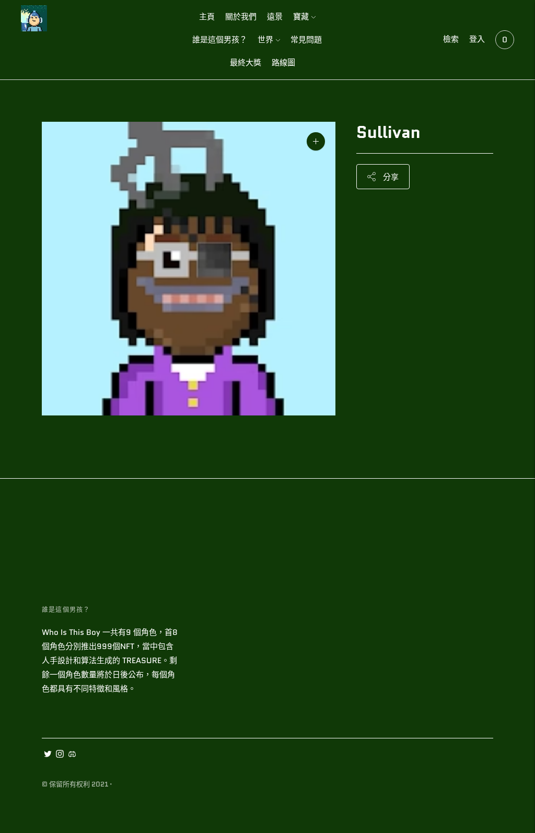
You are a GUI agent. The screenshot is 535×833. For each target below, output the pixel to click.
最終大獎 (245, 62)
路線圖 (283, 62)
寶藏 (301, 16)
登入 (477, 39)
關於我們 (241, 16)
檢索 (451, 39)
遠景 (275, 16)
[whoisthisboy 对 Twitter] (48, 755)
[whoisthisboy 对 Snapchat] (72, 755)
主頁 (207, 16)
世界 (265, 39)
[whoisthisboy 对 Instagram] (60, 755)
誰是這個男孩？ (219, 39)
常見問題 (306, 39)
